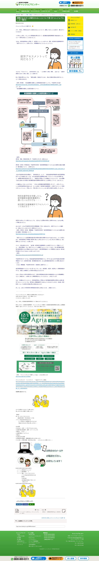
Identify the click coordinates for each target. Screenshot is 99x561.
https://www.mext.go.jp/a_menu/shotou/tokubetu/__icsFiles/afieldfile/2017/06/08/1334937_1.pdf (38, 84)
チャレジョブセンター (75, 42)
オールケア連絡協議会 (33, 541)
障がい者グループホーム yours (35, 546)
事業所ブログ (74, 20)
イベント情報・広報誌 (27, 14)
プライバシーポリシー (22, 542)
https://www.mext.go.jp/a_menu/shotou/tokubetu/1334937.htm (30, 234)
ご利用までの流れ (21, 536)
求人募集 (19, 539)
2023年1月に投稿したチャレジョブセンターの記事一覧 (53, 517)
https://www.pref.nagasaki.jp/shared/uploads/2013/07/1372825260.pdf (32, 161)
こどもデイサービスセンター (35, 536)
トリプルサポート (32, 539)
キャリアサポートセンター (34, 542)
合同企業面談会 (32, 544)
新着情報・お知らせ (75, 23)
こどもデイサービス (74, 47)
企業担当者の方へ (21, 541)
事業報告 (73, 34)
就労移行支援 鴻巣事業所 (49, 537)
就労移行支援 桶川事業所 (49, 536)
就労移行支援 (31, 534)
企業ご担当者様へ (74, 52)
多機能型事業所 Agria (48, 539)
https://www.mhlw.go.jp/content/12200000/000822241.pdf (29, 255)
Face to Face (31, 537)
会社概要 (19, 537)
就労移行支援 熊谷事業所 (49, 534)
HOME (18, 14)
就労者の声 (73, 27)
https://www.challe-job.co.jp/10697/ (23, 376)
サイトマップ (20, 544)
